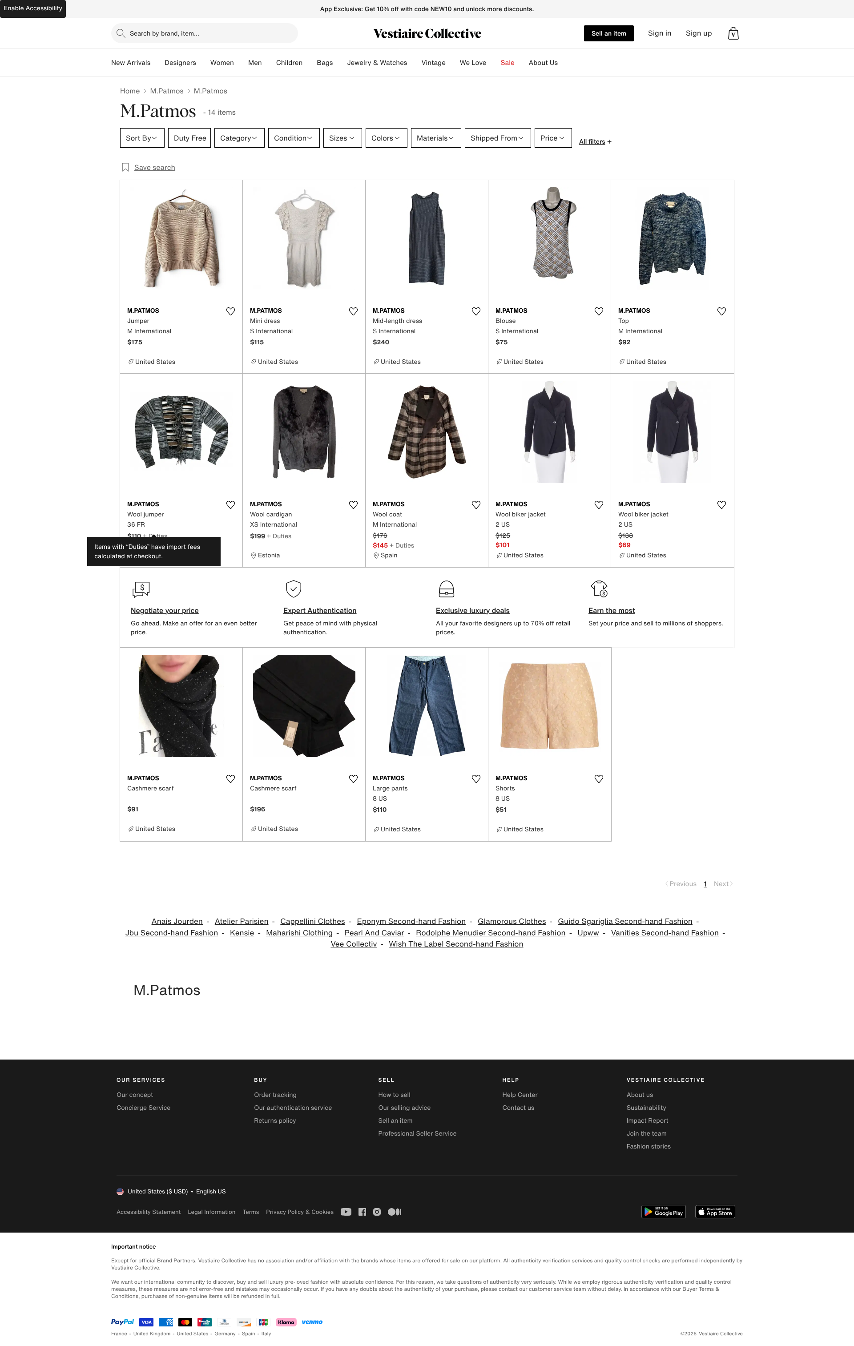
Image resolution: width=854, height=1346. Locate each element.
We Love (473, 63)
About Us (543, 63)
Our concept (135, 1095)
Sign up (699, 33)
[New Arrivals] (157, 62)
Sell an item (609, 33)
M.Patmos (166, 90)
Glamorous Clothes (512, 921)
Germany (225, 1333)
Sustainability (646, 1107)
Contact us (519, 1107)
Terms (250, 1212)
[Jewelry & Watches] (414, 62)
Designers (180, 63)
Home (130, 90)
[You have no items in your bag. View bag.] (733, 33)
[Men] (269, 62)
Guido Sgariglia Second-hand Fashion (625, 921)
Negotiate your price (165, 610)
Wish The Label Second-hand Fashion (456, 944)
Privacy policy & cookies (300, 1212)
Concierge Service (143, 1107)
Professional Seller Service (417, 1133)
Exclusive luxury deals (473, 610)
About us (640, 1095)
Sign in (660, 33)
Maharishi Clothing (299, 933)
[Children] (309, 62)
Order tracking (275, 1095)
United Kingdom (152, 1333)
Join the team (647, 1133)
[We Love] (493, 62)
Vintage (433, 63)
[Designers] (203, 62)
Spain (248, 1333)
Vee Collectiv (353, 944)
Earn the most (611, 610)
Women (222, 63)
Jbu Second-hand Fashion (171, 933)
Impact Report (648, 1120)
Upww (588, 933)
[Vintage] (452, 62)
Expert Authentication (320, 610)
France (119, 1333)
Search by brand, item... (164, 33)
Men (255, 63)
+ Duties (155, 535)
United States (193, 1333)
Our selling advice (404, 1107)
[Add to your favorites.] (230, 311)
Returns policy (275, 1120)
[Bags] (339, 62)
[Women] (241, 62)
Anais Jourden (177, 921)
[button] (733, 33)
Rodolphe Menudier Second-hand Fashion (490, 933)
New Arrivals (130, 63)
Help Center (520, 1095)
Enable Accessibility (33, 8)
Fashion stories (649, 1146)
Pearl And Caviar (374, 933)
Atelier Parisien (242, 921)
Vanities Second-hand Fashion (665, 933)
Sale (508, 63)
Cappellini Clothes (312, 921)
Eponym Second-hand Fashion (411, 921)
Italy (266, 1333)
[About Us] (564, 62)
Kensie (242, 933)
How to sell (394, 1095)
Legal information (211, 1212)
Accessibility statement (149, 1212)
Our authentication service (293, 1107)
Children (289, 63)
